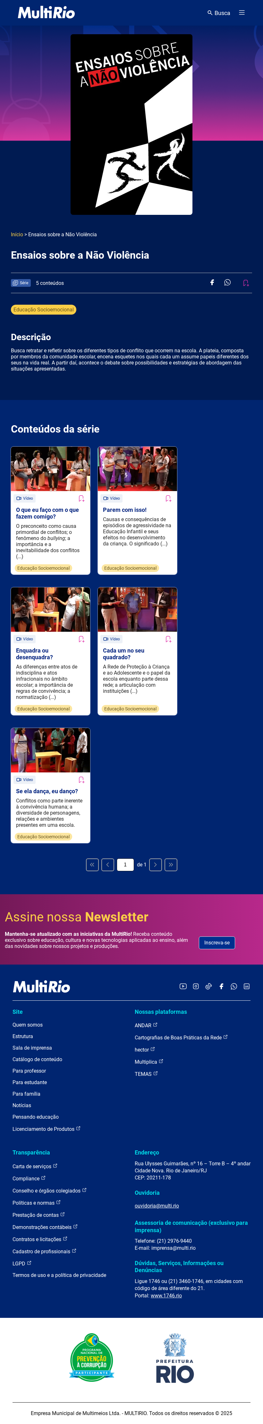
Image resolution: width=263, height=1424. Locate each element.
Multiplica (146, 1062)
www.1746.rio (166, 1296)
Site (18, 1011)
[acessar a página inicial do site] (46, 13)
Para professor (29, 1071)
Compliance (27, 1179)
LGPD (20, 1264)
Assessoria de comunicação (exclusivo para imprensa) (191, 1226)
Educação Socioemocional (43, 310)
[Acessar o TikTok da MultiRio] (209, 986)
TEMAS (144, 1074)
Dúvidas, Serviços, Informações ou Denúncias (179, 1266)
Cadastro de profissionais (42, 1251)
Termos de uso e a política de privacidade (59, 1275)
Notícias (22, 1105)
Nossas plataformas (161, 1011)
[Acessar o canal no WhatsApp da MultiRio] (234, 986)
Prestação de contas (36, 1215)
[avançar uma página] (155, 864)
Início (17, 234)
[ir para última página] (171, 864)
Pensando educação (36, 1117)
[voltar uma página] (107, 864)
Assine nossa (76, 917)
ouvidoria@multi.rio (157, 1206)
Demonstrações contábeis (43, 1227)
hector (142, 1050)
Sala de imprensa (32, 1048)
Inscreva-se (217, 943)
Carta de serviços (33, 1166)
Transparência (31, 1152)
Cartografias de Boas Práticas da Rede (179, 1038)
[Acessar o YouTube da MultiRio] (183, 986)
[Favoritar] (81, 498)
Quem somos (28, 1025)
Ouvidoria (147, 1192)
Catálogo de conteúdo (37, 1059)
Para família (26, 1094)
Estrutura (23, 1036)
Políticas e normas (34, 1203)
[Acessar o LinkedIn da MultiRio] (246, 986)
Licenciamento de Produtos (44, 1129)
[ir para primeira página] (92, 864)
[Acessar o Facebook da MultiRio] (221, 986)
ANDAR (144, 1025)
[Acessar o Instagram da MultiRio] (196, 986)
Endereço (147, 1152)
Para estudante (30, 1082)
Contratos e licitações (38, 1239)
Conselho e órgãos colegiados (47, 1191)
